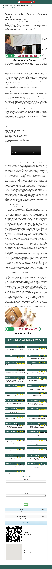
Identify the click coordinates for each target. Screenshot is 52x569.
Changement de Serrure (10, 565)
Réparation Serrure (43, 565)
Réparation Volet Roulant (26, 567)
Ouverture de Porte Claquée (21, 565)
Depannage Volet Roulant (33, 565)
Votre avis (26, 498)
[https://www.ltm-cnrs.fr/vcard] (14, 534)
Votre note (26, 493)
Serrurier (27, 548)
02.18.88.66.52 (24, 2)
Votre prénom (26, 488)
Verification (26, 479)
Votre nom (26, 484)
